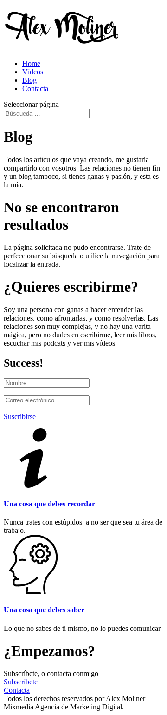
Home (31, 63)
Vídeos (32, 72)
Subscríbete (21, 682)
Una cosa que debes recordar (49, 504)
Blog (29, 80)
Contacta (35, 88)
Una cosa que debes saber (44, 610)
